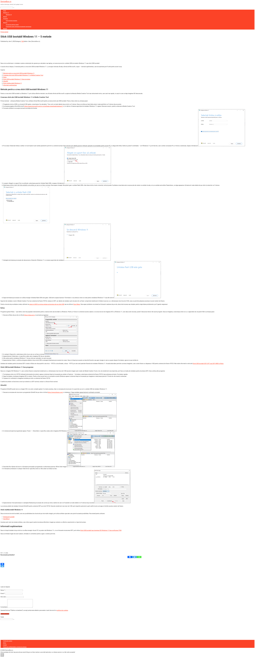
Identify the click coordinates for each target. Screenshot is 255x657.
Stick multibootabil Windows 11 (12, 83)
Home (4, 10)
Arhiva (4, 643)
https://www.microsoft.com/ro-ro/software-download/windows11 (43, 106)
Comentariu (4, 607)
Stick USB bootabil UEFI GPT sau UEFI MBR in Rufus (208, 363)
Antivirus (5, 22)
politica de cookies (62, 610)
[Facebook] (130, 557)
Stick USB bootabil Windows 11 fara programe (16, 79)
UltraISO (5, 81)
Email (3, 593)
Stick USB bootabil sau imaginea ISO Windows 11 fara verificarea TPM (100, 530)
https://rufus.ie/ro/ (29, 315)
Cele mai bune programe (11, 20)
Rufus (5, 77)
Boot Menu (77, 304)
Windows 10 (9, 14)
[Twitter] (134, 557)
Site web (3, 597)
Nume (3, 590)
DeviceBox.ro (6, 1)
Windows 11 (6, 12)
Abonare (5, 28)
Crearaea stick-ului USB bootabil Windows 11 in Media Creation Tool (23, 75)
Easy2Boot (6, 519)
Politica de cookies (7, 641)
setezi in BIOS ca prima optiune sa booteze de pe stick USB (46, 304)
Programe (5, 18)
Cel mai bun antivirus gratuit (12, 24)
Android (5, 16)
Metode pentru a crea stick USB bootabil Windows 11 (18, 73)
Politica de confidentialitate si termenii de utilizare (14, 647)
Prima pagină (4, 32)
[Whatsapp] (139, 557)
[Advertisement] (40, 51)
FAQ (22, 41)
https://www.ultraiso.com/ (55, 392)
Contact (5, 645)
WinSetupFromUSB (8, 517)
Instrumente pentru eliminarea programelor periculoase (18, 26)
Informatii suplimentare (10, 85)
